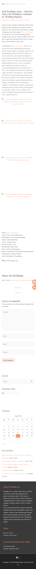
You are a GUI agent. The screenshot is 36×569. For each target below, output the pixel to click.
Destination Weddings (8, 470)
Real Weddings (11, 20)
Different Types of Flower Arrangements (13, 461)
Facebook (27, 280)
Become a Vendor (8, 533)
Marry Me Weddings (27, 32)
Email (12, 280)
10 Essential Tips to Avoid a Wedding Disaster (15, 473)
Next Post (18, 293)
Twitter (22, 280)
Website (17, 280)
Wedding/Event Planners (23, 20)
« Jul (3, 444)
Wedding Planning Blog (10, 535)
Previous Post (18, 287)
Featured (4, 20)
